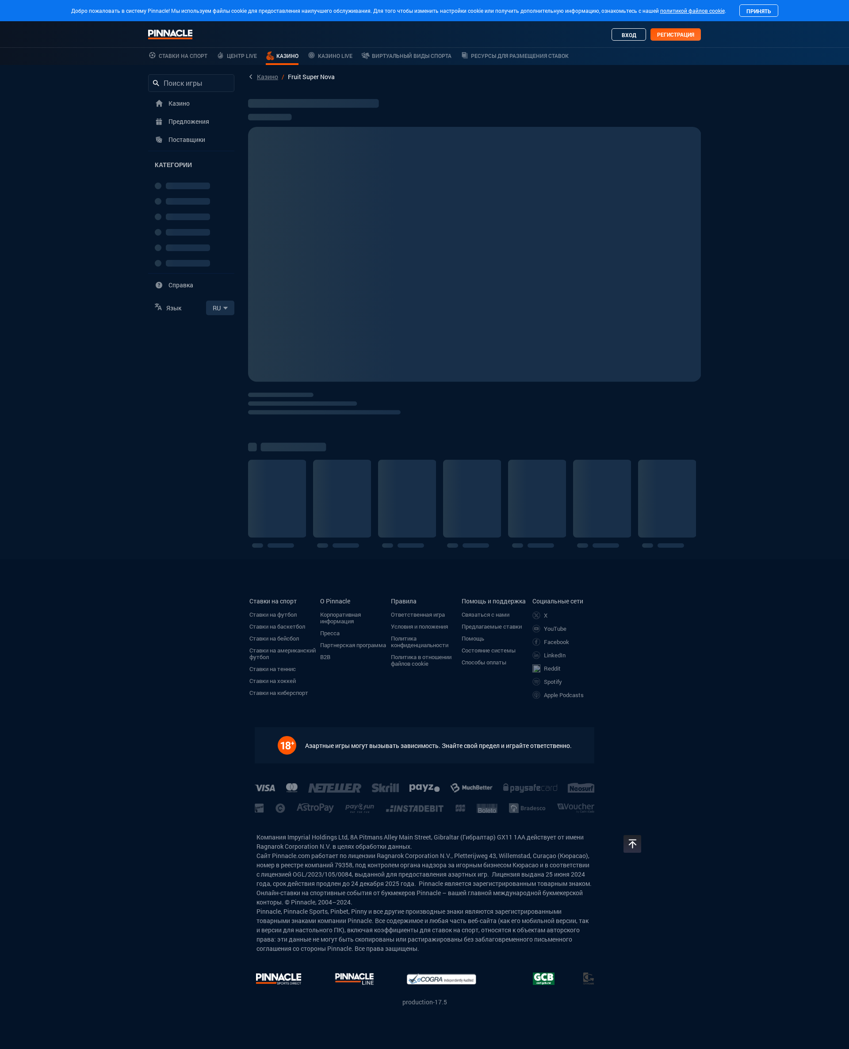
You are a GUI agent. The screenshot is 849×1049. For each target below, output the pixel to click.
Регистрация (675, 34)
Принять (758, 11)
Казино (267, 76)
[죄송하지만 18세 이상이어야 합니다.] (291, 745)
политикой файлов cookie (692, 10)
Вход (629, 34)
